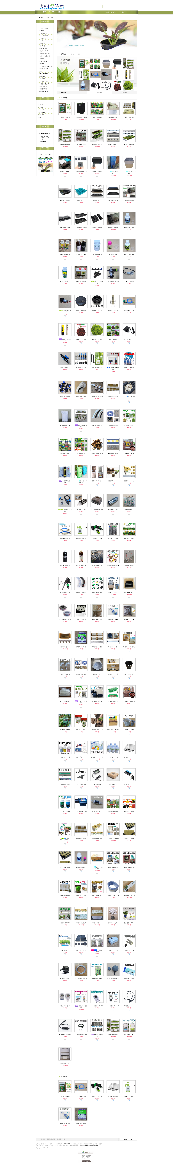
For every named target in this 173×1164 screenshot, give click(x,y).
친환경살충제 (43, 86)
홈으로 (44, 12)
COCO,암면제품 (43, 73)
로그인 (107, 12)
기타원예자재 (43, 89)
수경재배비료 (43, 33)
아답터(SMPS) (43, 38)
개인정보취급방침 (51, 1139)
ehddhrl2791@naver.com (91, 1145)
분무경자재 (42, 43)
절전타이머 (42, 79)
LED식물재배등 (43, 35)
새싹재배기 (42, 76)
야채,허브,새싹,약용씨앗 (45, 66)
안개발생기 (42, 63)
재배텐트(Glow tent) (44, 53)
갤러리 (41, 104)
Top (131, 1139)
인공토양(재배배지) (44, 68)
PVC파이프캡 (43, 61)
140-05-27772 (66, 1144)
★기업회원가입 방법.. (49, 17)
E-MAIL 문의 (43, 141)
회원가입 (112, 12)
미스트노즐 (42, 46)
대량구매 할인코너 (44, 91)
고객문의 (41, 109)
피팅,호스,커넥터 (43, 51)
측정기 (41, 41)
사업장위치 (42, 112)
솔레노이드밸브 (43, 81)
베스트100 (51, 12)
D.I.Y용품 (41, 30)
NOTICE (41, 17)
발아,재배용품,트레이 (45, 56)
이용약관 (43, 1139)
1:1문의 (64, 1139)
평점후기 (41, 115)
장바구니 (117, 12)
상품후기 (41, 107)
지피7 (41, 71)
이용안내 (59, 1139)
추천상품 (99, 92)
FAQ (40, 117)
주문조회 (123, 12)
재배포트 (41, 58)
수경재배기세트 (43, 28)
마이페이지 (128, 12)
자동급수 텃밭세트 (44, 84)
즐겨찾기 (59, 12)
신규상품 (124, 92)
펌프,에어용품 (43, 48)
